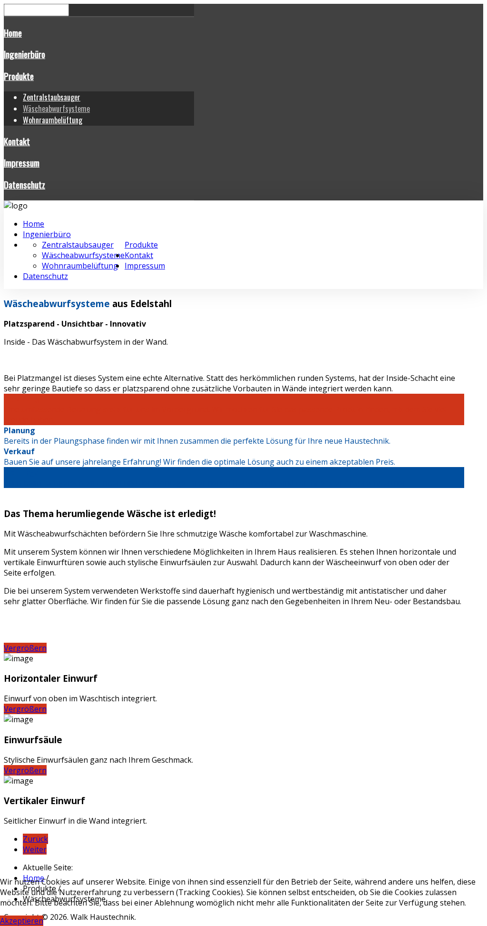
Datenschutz (24, 184)
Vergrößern (25, 648)
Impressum (21, 162)
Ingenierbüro (24, 54)
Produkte (19, 76)
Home (13, 32)
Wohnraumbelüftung (52, 120)
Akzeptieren (21, 921)
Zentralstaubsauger (51, 97)
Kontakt (17, 141)
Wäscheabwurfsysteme (56, 108)
